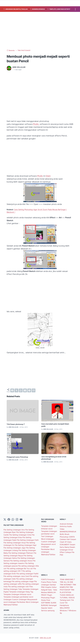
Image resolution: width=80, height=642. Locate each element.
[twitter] (16, 390)
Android (63, 524)
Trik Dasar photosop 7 (16, 424)
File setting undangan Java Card (17, 576)
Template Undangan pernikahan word (18, 597)
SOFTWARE (46, 603)
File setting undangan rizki (18, 586)
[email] (33, 390)
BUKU (62, 534)
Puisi (48, 600)
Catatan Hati (65, 539)
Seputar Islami (46, 608)
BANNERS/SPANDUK (68, 532)
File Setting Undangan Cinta (20, 535)
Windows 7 (64, 610)
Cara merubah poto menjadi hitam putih (55, 425)
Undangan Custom (11, 599)
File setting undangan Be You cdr (20, 568)
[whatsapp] (21, 390)
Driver (70, 550)
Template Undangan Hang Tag (21, 592)
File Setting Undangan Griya (15, 543)
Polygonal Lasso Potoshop (17, 457)
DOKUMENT (65, 544)
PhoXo (36, 124)
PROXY (44, 595)
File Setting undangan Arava (21, 561)
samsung (51, 610)
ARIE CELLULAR (45, 638)
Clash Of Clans (65, 542)
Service (44, 610)
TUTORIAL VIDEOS (67, 598)
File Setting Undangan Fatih (28, 540)
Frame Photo (46, 582)
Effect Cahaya (66, 552)
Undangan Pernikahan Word (19, 602)
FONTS (44, 579)
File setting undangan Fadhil (27, 574)
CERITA (72, 537)
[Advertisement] (40, 30)
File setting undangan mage (23, 581)
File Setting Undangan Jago (15, 548)
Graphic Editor (51, 587)
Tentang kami (65, 600)
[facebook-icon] (9, 519)
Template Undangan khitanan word (17, 594)
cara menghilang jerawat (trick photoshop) (53, 458)
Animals (70, 524)
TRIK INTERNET (66, 585)
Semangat (53, 605)
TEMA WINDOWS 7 (67, 579)
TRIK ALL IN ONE (66, 582)
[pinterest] (29, 390)
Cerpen (73, 539)
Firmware (50, 579)
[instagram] (17, 519)
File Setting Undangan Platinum (21, 553)
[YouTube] (21, 519)
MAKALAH (52, 592)
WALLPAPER (64, 608)
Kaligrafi (44, 590)
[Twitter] (5, 519)
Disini (48, 176)
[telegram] (25, 390)
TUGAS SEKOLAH (67, 595)
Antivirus (63, 526)
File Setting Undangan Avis (14, 530)
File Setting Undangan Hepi (25, 545)
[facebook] (12, 390)
